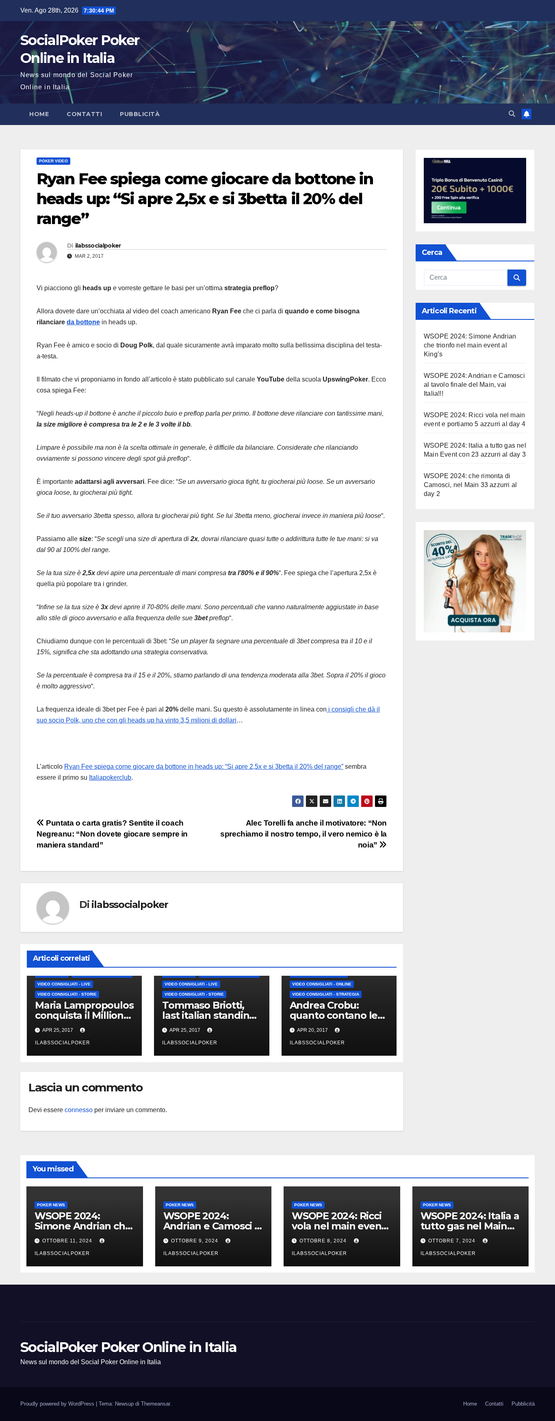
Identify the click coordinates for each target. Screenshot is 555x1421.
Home (39, 114)
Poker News (51, 1205)
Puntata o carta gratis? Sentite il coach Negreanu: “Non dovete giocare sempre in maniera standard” (112, 834)
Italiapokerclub (110, 777)
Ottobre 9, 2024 (195, 1241)
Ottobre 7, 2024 (452, 1241)
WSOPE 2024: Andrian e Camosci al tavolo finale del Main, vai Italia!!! (474, 384)
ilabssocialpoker (98, 245)
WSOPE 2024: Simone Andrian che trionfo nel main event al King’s (470, 345)
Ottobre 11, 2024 (68, 1241)
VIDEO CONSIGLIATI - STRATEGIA (325, 994)
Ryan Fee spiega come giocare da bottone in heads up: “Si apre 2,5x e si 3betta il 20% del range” (203, 766)
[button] (512, 113)
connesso (79, 1109)
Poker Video (53, 161)
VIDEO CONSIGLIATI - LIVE (64, 984)
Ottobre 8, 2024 (323, 1241)
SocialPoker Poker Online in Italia (128, 1347)
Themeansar (155, 1404)
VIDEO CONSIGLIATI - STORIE (67, 994)
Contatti (84, 114)
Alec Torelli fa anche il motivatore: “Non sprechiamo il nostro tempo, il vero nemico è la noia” (303, 834)
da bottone (83, 322)
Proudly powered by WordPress (58, 1404)
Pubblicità (140, 114)
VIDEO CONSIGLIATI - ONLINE (321, 984)
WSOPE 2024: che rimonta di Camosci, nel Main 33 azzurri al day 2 (470, 484)
